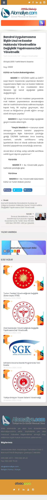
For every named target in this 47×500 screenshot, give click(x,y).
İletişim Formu (7, 469)
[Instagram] (44, 2)
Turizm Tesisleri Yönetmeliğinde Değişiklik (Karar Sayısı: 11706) (20, 294)
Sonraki (29, 214)
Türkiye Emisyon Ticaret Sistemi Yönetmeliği (22, 397)
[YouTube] (40, 2)
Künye (17, 469)
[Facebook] (33, 2)
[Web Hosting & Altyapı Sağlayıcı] (23, 483)
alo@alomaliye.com (10, 466)
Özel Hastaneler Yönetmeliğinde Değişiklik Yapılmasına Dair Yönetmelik (20, 329)
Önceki (5, 200)
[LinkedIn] (37, 2)
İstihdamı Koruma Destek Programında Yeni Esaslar (21, 364)
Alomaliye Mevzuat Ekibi (23, 247)
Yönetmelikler (33, 56)
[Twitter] (29, 2)
